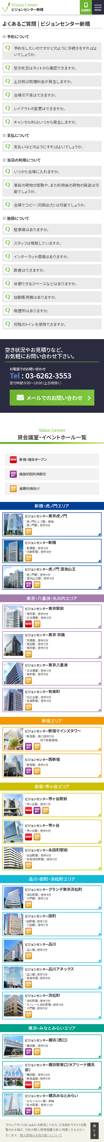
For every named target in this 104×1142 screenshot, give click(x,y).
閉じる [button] (94, 1130)
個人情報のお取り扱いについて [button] (41, 1135)
